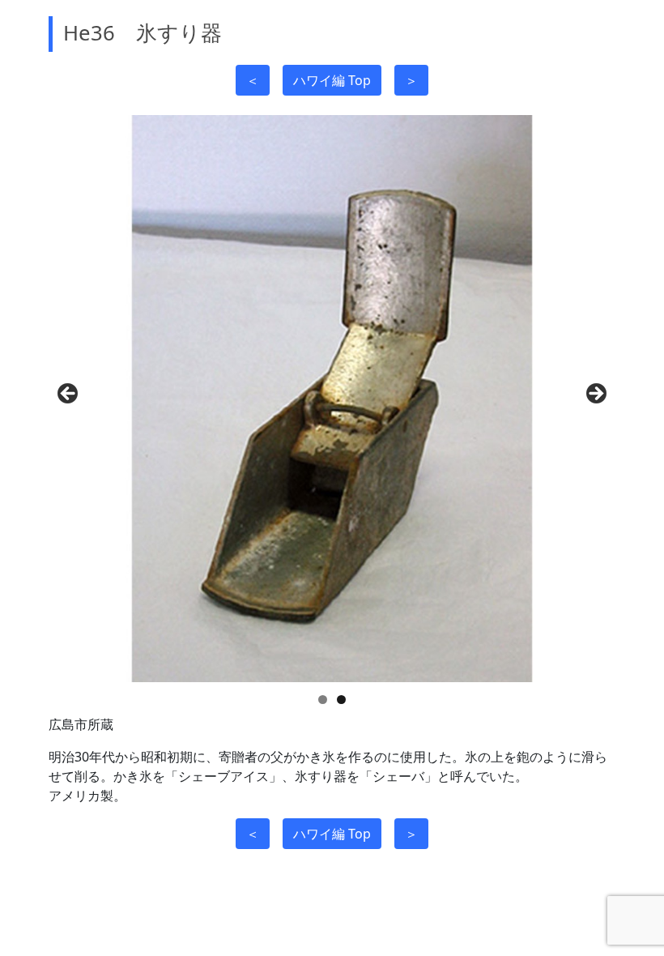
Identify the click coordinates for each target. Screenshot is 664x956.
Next (595, 394)
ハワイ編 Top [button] (332, 80)
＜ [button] (252, 80)
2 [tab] (341, 699)
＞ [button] (411, 80)
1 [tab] (322, 699)
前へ (69, 394)
